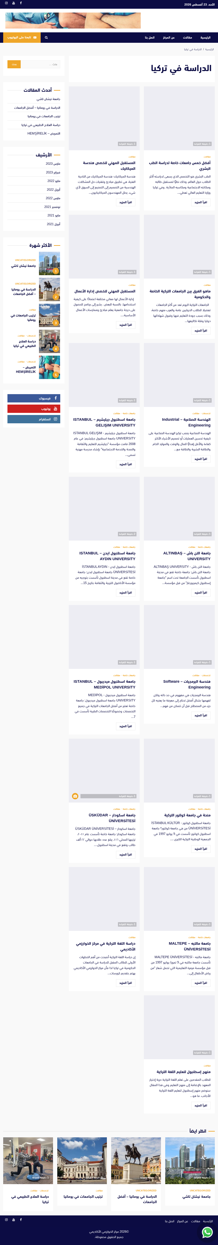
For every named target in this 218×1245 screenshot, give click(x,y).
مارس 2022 (53, 198)
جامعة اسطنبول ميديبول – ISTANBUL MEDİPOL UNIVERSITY (104, 637)
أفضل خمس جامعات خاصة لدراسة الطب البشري (179, 118)
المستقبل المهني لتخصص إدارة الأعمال (104, 247)
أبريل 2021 (53, 224)
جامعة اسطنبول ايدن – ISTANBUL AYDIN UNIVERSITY (104, 509)
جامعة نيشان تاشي (48, 99)
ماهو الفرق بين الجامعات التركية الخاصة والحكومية (179, 247)
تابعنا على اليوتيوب (19, 37)
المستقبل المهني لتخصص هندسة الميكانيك (104, 118)
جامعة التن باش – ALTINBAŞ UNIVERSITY (179, 509)
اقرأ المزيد (201, 202)
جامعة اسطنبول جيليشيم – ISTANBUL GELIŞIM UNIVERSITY (104, 375)
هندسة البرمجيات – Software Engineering (179, 637)
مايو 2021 (53, 215)
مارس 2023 (53, 163)
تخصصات (206, 413)
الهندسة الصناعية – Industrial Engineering (179, 375)
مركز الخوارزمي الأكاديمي (104, 1231)
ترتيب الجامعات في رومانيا (44, 116)
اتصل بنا (150, 37)
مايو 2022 (53, 181)
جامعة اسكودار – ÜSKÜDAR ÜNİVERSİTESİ (104, 771)
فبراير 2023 (53, 172)
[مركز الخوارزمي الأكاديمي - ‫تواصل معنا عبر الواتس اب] (207, 1232)
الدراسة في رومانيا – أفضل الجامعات (37, 107)
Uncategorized (25, 260)
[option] (33, 265)
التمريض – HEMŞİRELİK (43, 133)
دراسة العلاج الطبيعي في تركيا (41, 125)
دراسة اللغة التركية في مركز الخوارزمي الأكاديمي (104, 899)
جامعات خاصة (128, 413)
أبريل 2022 (53, 189)
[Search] (46, 37)
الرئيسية (206, 37)
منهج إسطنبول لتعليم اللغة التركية (179, 1027)
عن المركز (169, 37)
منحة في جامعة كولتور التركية (179, 771)
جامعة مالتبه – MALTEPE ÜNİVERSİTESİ (179, 899)
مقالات (187, 37)
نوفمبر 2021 (52, 207)
